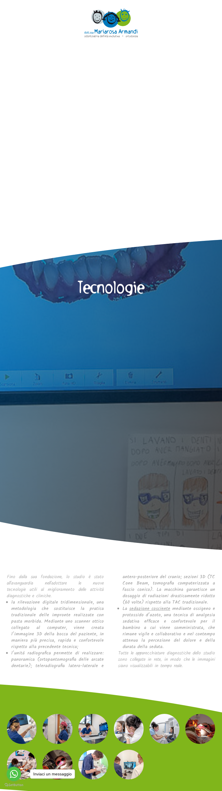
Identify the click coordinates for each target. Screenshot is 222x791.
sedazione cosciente (149, 608)
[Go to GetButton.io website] (14, 785)
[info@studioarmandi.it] (25, 12)
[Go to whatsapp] (14, 774)
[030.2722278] (12, 12)
